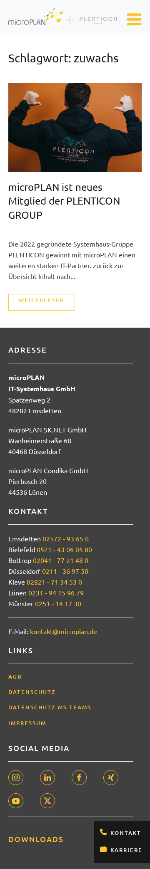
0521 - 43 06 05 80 (64, 549)
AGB (15, 676)
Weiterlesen (42, 300)
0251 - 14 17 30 (58, 603)
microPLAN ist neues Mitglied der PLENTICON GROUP (64, 201)
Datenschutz (32, 692)
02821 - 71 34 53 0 (54, 582)
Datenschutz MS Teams (49, 707)
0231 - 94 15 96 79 (56, 592)
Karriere (126, 850)
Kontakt (125, 833)
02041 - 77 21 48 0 (60, 560)
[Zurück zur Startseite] (62, 16)
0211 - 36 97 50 (65, 571)
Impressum (27, 723)
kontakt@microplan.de (63, 631)
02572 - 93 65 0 (65, 538)
